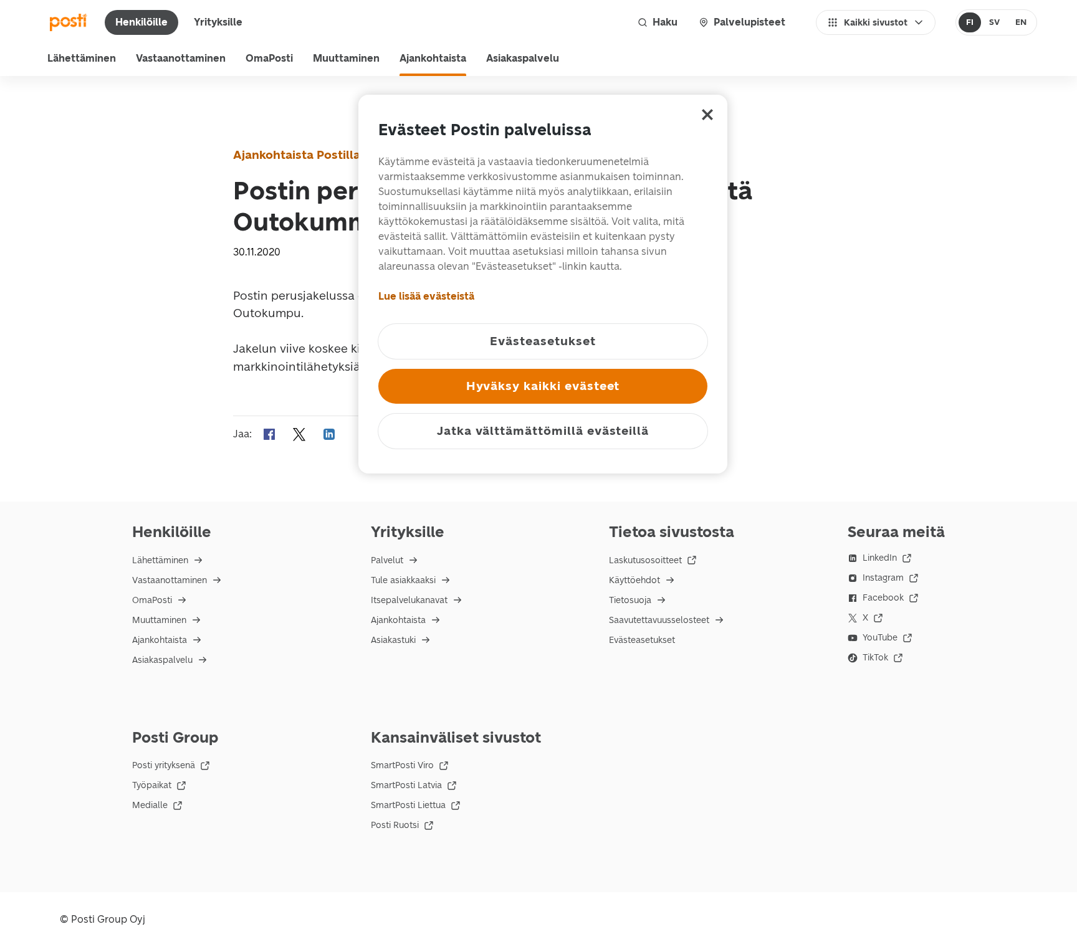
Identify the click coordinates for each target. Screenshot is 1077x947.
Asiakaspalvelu (522, 58)
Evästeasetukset (642, 640)
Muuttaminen (346, 58)
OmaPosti (269, 58)
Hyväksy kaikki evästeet (543, 386)
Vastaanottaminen (181, 58)
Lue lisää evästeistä (426, 296)
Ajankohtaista (433, 58)
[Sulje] (707, 114)
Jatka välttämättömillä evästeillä (543, 431)
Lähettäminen (81, 58)
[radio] (970, 22)
